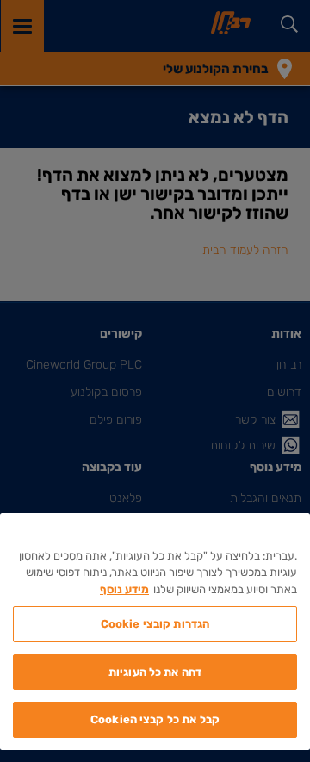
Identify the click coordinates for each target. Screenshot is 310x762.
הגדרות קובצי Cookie (155, 623)
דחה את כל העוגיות (155, 672)
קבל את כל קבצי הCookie (155, 719)
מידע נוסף (124, 589)
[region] (155, 631)
